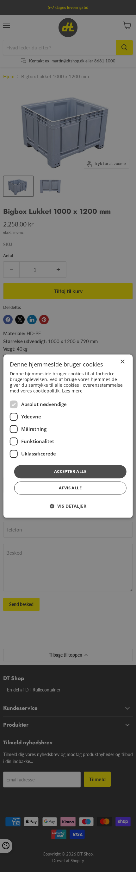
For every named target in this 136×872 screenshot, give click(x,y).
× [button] (122, 362)
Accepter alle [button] (70, 471)
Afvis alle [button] (70, 488)
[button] (68, 506)
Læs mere (72, 391)
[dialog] (68, 436)
